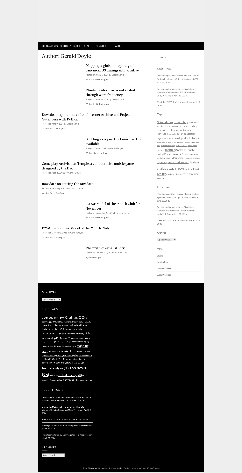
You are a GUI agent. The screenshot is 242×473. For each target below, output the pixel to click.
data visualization (186, 133)
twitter (187, 169)
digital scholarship (189, 138)
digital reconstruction (167, 138)
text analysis (174, 162)
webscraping (161, 178)
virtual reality (70, 375)
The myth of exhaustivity (105, 248)
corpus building (162, 130)
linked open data (64, 342)
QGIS (180, 157)
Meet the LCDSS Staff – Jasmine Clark (174, 102)
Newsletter (103, 46)
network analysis (187, 149)
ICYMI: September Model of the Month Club (75, 228)
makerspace (181, 145)
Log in (160, 255)
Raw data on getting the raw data (67, 184)
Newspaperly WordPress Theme (145, 468)
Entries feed (162, 262)
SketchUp (196, 158)
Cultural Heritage (53, 329)
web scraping (190, 173)
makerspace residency (66, 346)
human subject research (182, 142)
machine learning (168, 145)
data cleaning (171, 134)
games (160, 142)
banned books (184, 126)
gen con (166, 142)
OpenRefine (176, 154)
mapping (171, 150)
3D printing (181, 122)
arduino (160, 126)
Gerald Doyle (118, 74)
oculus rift (162, 154)
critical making (176, 130)
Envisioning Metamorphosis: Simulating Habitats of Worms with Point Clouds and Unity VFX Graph (176, 92)
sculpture (188, 158)
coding (193, 126)
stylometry (162, 162)
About (119, 46)
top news (176, 168)
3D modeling (165, 122)
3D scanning (193, 122)
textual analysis (55, 368)
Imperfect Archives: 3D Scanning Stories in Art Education (67, 435)
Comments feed (164, 268)
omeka (169, 154)
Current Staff (82, 46)
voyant (180, 174)
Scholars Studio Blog (55, 46)
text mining (185, 163)
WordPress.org (164, 274)
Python (174, 158)
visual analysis (172, 174)
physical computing (163, 158)
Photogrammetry (190, 154)
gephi (171, 142)
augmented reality (172, 126)
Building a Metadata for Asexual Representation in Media (67, 425)
